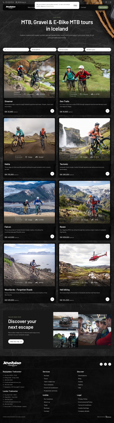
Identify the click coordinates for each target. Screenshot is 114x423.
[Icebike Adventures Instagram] (106, 2)
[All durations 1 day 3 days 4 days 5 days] (43, 49)
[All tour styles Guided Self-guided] (71, 49)
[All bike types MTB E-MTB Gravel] (98, 49)
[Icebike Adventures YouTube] (110, 2)
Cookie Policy (49, 6)
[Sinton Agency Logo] (108, 417)
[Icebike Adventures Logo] (10, 7)
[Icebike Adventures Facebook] (101, 2)
